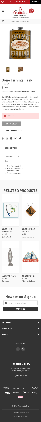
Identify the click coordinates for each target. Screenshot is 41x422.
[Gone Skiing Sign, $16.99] (30, 257)
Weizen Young (23, 416)
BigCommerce (24, 412)
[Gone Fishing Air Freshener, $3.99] (30, 210)
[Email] (7, 138)
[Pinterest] (20, 138)
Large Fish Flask (8, 276)
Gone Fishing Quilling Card (7, 230)
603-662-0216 (21, 376)
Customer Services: (14, 2)
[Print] (11, 138)
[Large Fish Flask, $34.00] (10, 257)
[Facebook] (3, 138)
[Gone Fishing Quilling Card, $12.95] (10, 210)
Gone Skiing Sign (28, 276)
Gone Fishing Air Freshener (28, 230)
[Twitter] (15, 138)
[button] (28, 91)
